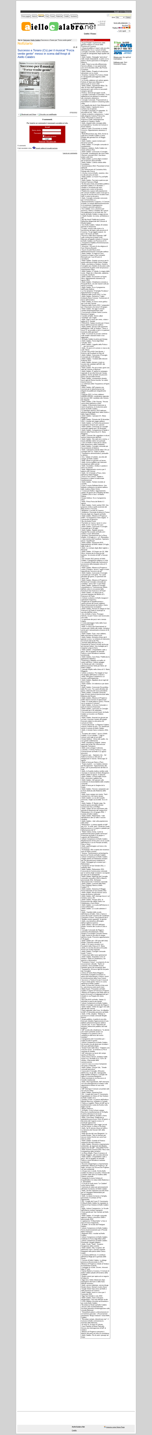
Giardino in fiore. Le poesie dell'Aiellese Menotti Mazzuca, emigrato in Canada (95, 1100)
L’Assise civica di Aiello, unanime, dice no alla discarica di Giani (94, 174)
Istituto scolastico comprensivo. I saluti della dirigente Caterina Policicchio (95, 115)
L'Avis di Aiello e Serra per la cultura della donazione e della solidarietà (93, 443)
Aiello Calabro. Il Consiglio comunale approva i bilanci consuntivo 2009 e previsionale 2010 (94, 1217)
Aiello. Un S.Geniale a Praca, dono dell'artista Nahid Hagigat (93, 474)
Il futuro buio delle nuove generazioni (94, 955)
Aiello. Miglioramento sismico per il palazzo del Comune (93, 470)
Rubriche (59, 16)
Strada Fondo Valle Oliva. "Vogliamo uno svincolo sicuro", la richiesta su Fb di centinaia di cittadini (95, 1049)
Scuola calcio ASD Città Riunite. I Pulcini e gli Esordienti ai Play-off (93, 352)
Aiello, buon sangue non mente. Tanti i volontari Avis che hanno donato (94, 795)
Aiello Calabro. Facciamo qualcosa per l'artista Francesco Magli (94, 181)
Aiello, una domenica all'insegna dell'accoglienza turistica (92, 922)
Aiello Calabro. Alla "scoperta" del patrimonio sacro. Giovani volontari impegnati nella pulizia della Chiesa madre (93, 1250)
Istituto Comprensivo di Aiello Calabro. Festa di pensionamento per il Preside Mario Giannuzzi (94, 1230)
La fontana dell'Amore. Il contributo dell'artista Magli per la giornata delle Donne (93, 1256)
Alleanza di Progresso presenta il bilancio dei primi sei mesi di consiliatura (95, 1332)
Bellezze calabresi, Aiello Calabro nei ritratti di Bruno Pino (94, 149)
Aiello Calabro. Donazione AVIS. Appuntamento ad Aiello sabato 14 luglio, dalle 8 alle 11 (95, 544)
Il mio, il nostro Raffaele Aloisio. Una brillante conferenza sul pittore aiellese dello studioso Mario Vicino (94, 487)
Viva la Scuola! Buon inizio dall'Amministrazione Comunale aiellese (94, 251)
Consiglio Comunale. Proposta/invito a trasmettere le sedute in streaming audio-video (95, 101)
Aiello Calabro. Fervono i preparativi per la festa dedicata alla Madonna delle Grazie (95, 790)
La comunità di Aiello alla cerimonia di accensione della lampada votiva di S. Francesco (94, 564)
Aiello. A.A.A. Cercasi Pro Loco (92, 525)
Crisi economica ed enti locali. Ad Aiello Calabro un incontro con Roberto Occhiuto (95, 714)
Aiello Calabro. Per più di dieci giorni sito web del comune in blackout (95, 368)
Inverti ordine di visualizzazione (46, 148)
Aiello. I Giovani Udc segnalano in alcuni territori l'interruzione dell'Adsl (95, 436)
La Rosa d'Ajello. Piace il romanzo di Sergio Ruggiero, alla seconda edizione (94, 1154)
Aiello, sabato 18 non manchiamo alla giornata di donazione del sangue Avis (94, 809)
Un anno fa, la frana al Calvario (92, 1324)
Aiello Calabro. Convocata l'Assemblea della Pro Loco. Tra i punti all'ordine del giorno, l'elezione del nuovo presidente (94, 689)
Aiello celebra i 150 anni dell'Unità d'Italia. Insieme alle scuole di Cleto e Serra (94, 926)
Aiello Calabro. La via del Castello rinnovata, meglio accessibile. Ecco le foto (94, 799)
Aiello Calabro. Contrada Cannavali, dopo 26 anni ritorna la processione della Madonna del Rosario (95, 694)
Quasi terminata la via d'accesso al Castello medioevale (93, 1079)
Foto (47, 16)
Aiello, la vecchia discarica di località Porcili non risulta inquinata (94, 949)
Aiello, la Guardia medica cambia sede (95, 771)
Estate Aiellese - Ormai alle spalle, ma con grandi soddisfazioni (94, 740)
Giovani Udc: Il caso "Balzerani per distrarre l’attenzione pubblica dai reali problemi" (94, 1026)
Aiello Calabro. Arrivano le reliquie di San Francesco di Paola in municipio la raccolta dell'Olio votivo (95, 610)
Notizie (34, 16)
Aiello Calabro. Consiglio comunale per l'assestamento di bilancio (94, 447)
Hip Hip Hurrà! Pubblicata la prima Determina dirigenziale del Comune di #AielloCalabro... (94, 221)
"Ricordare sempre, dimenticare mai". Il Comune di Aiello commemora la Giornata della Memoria (95, 1321)
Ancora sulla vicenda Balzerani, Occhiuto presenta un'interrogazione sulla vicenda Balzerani (95, 1308)
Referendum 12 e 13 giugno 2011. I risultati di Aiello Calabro (93, 813)
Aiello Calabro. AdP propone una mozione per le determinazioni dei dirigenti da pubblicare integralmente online (93, 390)
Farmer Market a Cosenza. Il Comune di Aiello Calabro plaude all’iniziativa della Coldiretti (95, 1272)
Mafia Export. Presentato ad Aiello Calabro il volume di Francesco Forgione (95, 990)
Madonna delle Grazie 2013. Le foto (94, 294)
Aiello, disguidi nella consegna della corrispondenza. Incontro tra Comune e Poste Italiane (94, 125)
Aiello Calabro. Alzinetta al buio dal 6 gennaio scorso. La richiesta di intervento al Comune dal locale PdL (95, 639)
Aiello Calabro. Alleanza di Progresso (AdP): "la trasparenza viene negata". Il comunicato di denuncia (94, 517)
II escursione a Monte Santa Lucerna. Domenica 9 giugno (94, 313)
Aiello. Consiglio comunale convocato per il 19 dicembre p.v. (94, 199)
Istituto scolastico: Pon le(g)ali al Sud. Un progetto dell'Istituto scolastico (94, 674)
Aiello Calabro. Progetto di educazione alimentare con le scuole (94, 72)
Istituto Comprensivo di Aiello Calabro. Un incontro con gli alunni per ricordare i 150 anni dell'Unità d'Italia (94, 1044)
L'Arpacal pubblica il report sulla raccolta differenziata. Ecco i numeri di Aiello (95, 49)
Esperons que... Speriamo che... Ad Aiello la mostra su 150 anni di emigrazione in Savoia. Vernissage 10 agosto (94, 757)
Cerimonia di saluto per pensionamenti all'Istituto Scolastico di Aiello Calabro (94, 1188)
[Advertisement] (48, 6)
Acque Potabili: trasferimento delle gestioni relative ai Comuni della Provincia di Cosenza (93, 44)
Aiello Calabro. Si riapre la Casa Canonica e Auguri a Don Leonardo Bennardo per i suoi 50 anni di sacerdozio (93, 256)
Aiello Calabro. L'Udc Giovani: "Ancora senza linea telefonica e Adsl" (94, 402)
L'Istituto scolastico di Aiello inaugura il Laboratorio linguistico (94, 599)
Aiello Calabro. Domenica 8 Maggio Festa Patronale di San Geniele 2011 (93, 890)
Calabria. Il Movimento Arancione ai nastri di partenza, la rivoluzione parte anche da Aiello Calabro (94, 407)
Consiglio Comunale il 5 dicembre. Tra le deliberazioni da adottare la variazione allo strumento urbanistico (95, 96)
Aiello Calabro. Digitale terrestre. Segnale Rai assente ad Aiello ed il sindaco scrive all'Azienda (93, 532)
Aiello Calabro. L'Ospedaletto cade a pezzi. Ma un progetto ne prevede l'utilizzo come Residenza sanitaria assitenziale (94, 652)
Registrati (127, 11)
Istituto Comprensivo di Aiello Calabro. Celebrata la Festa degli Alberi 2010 (94, 1238)
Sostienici (74, 16)
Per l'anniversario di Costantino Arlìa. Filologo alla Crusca (94, 170)
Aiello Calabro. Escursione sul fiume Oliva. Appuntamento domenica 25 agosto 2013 (94, 278)
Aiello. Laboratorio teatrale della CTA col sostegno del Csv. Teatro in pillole (95, 450)
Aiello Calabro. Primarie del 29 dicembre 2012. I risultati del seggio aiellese (95, 420)
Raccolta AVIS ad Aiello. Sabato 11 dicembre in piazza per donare (93, 1000)
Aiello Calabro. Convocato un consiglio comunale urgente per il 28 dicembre (94, 427)
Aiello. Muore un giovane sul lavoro (94, 460)
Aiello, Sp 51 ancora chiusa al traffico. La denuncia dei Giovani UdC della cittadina (94, 1130)
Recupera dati (51, 141)
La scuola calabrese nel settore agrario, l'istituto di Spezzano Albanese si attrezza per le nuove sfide (95, 82)
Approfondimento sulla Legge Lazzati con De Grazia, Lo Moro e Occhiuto (94, 1125)
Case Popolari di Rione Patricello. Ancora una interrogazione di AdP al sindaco (93, 1328)
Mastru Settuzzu (87, 1108)
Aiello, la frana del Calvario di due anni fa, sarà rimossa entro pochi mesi (94, 986)
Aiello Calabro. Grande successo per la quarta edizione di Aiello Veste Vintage (94, 261)
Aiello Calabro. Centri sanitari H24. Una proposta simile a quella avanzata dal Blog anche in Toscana (94, 507)
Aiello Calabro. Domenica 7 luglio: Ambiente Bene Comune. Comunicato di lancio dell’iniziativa (95, 298)
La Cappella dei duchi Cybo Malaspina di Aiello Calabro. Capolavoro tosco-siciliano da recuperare (95, 107)
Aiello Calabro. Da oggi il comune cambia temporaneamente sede (92, 309)
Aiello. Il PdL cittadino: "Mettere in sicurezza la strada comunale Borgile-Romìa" (94, 1015)
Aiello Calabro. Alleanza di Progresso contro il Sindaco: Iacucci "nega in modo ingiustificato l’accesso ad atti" (95, 569)
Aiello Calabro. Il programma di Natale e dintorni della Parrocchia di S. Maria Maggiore (95, 432)
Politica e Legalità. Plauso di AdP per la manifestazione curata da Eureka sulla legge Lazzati (95, 1105)
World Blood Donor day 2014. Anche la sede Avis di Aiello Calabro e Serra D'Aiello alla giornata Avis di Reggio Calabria (94, 136)
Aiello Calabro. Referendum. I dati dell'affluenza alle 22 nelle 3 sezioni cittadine (93, 817)
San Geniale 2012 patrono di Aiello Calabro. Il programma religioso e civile (94, 559)
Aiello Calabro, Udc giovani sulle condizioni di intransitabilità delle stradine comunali (95, 782)
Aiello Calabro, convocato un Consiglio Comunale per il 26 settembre (94, 709)
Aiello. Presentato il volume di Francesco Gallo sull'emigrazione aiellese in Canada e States (92, 119)
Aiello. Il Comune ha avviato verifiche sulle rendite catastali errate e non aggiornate (94, 335)
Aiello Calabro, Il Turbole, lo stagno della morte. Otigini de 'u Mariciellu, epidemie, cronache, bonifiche (95, 273)
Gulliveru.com (118, 62)
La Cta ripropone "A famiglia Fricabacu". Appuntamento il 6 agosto (95, 292)
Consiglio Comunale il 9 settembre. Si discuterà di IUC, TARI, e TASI (94, 111)
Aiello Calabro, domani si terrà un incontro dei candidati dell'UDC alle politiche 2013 (93, 364)
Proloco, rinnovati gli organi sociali (93, 93)
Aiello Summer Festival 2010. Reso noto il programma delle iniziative (95, 1150)
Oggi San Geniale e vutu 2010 (92, 1296)
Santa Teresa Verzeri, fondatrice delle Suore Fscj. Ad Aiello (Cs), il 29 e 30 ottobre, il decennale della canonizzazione (94, 1059)
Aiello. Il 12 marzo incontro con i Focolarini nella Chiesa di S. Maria (93, 945)
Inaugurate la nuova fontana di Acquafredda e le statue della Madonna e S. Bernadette (95, 1180)
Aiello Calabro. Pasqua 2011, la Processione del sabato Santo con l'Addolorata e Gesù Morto (93, 901)
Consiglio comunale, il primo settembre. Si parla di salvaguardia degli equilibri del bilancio (95, 53)
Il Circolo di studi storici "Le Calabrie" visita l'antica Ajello (94, 1184)
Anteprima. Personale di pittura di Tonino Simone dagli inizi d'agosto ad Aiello (95, 513)
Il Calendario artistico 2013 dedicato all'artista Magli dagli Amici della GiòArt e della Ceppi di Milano (95, 412)
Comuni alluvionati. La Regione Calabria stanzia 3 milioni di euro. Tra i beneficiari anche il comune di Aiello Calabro (95, 726)
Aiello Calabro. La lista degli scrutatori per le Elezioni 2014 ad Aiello (94, 159)
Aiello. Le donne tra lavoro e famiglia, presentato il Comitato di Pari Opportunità (94, 1197)
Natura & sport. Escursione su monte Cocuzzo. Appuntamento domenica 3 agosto (94, 130)
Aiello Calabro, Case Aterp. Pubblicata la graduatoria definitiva (95, 658)
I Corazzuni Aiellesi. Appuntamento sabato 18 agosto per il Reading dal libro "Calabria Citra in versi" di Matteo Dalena (95, 493)
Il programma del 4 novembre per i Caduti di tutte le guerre (93, 1040)
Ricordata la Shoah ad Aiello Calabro (94, 1305)
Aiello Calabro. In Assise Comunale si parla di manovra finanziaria (94, 706)
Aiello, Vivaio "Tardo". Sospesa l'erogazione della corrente (92, 1245)
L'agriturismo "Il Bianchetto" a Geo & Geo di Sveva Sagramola (94, 1222)
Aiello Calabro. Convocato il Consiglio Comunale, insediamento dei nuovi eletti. (95, 152)
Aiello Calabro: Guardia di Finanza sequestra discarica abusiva (93, 1141)
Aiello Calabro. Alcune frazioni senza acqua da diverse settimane (94, 893)
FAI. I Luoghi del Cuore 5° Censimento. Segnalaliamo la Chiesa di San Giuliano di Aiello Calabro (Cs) (94, 1096)
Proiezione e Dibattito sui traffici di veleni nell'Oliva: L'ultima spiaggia (93, 661)
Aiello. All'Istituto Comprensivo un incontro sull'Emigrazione (93, 677)
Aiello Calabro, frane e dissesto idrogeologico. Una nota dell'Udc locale (94, 1298)
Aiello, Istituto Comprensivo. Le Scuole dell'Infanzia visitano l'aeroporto (94, 1209)
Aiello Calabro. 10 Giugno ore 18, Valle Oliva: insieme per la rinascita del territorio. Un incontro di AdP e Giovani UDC (94, 554)
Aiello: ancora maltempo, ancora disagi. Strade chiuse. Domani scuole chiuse (95, 1286)
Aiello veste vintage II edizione (92, 748)
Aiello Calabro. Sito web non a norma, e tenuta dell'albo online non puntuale (95, 440)
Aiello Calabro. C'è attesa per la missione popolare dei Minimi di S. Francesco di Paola (93, 594)
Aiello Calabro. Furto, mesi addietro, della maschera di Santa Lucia (93, 634)
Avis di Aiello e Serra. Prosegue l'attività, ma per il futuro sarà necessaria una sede (95, 615)
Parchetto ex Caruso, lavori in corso (94, 523)
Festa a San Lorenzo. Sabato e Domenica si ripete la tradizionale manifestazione (92, 478)
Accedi (116, 11)
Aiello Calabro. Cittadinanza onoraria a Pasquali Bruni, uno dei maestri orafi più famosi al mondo (95, 283)
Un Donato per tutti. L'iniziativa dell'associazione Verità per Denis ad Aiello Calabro (93, 665)
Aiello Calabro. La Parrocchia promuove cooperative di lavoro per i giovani (95, 424)
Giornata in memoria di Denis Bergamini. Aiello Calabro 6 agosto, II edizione (95, 774)
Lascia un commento (70, 153)
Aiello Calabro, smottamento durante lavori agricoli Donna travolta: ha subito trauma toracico (94, 380)
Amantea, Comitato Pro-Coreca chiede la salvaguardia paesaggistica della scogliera (94, 76)
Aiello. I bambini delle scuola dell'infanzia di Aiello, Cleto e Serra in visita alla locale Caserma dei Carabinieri (95, 914)
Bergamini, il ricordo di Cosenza (92, 510)
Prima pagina (25, 16)
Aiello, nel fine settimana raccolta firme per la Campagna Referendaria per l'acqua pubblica (94, 1192)
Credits (66, 16)
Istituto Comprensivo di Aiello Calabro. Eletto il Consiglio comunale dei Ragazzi (95, 1004)
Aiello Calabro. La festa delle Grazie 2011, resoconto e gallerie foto (93, 777)
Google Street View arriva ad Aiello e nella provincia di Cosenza (94, 1289)
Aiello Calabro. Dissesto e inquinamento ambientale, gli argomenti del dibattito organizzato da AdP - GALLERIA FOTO (95, 1146)
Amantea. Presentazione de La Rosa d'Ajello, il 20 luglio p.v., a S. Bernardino (95, 536)
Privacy (93, 34)
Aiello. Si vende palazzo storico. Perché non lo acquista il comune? (95, 702)
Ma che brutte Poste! (89, 521)
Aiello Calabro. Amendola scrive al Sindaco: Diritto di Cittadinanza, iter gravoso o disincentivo (93, 958)
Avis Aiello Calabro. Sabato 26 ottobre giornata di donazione (94, 226)
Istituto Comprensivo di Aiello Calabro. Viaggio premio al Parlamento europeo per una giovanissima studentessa (94, 858)
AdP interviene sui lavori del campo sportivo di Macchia (93, 1054)
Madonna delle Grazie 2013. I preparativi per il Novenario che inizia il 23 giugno (95, 306)
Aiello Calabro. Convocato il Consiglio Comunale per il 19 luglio (94, 527)
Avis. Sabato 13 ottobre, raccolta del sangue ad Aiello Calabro (94, 458)
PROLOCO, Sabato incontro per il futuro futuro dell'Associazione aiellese (95, 324)
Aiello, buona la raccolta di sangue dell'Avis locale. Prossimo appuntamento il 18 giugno (95, 937)
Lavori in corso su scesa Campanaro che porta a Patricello (94, 1065)
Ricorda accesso (50, 136)
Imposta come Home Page (115, 1427)
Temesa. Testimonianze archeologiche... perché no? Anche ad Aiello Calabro (95, 854)
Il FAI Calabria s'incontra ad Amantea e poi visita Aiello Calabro (94, 1302)
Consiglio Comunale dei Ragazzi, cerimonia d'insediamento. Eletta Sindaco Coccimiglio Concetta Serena (94, 931)
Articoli (41, 16)
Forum (52, 16)
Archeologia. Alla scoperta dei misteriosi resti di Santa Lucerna (95, 850)
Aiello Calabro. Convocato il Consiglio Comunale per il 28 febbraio (94, 356)
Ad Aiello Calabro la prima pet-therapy (94, 339)
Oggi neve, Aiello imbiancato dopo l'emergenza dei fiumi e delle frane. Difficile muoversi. (93, 1281)
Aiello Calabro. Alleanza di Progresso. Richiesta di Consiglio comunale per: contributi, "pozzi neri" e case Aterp (94, 582)
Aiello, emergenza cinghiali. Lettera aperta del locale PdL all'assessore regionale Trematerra (93, 744)
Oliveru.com (118, 57)
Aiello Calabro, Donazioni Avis (92, 1092)
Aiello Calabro (35, 40)
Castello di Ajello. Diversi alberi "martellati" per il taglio (92, 317)
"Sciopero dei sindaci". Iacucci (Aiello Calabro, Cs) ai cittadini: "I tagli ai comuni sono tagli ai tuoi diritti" (94, 735)
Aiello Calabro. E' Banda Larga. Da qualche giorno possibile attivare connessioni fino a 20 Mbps (93, 805)
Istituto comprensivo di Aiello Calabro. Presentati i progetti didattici (94, 1241)
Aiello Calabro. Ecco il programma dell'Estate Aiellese (93, 288)
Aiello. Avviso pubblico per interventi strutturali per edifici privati (94, 463)
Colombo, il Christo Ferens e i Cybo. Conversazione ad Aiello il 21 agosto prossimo (94, 751)
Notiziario (26, 40)
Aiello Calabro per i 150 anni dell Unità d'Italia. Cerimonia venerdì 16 (94, 941)
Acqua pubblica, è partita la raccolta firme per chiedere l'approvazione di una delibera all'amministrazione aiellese (94, 1021)
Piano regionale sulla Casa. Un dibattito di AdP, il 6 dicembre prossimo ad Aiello (95, 1011)
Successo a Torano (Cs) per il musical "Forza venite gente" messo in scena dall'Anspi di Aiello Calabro (94, 981)
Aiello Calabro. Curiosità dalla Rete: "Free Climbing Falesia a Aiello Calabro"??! (93, 885)
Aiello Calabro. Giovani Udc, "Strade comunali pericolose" (94, 1068)
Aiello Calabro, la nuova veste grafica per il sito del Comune (94, 302)
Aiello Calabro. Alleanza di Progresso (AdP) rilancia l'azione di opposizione (94, 699)
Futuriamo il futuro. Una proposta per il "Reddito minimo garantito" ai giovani (94, 918)
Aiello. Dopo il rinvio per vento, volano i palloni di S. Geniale (94, 320)
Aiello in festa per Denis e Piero (92, 762)
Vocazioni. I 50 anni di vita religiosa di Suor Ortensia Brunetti (94, 247)
